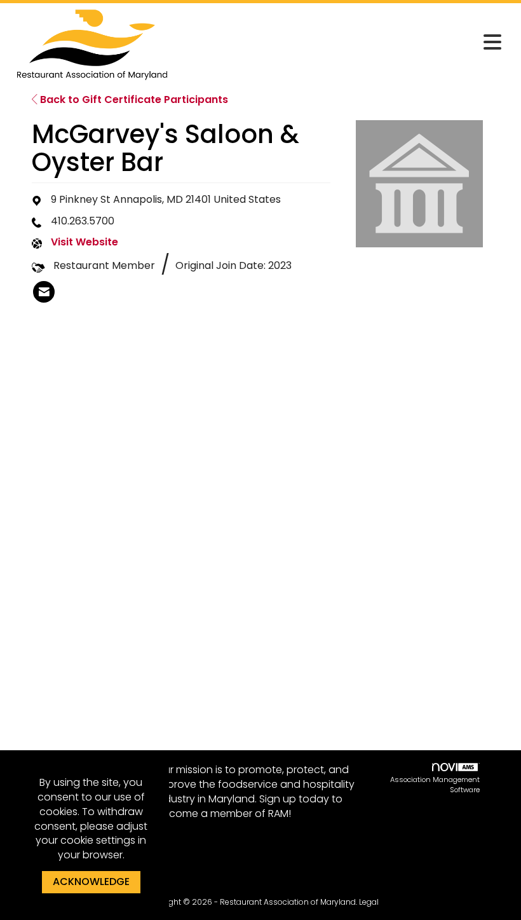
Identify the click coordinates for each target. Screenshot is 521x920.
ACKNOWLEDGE (91, 881)
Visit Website (84, 242)
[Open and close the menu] (341, 42)
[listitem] (44, 292)
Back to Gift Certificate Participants (132, 99)
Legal (369, 901)
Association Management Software (435, 784)
